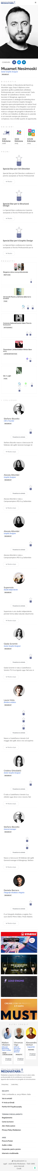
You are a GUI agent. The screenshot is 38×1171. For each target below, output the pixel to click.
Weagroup (5, 74)
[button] (35, 2)
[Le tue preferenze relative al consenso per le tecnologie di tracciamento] (35, 1168)
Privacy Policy (5, 1084)
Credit (19, 1168)
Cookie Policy (14, 1084)
